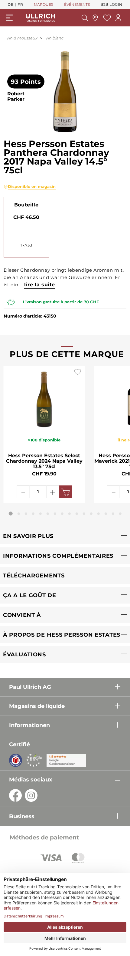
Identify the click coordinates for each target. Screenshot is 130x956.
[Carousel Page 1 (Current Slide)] (11, 513)
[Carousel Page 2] (19, 513)
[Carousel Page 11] (84, 513)
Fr (20, 4)
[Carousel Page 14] (106, 513)
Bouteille (26, 205)
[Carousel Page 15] (113, 513)
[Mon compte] (118, 17)
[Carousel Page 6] (48, 513)
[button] (65, 536)
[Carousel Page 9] (69, 513)
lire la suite (39, 284)
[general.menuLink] (9, 18)
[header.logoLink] (40, 18)
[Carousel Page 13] (98, 513)
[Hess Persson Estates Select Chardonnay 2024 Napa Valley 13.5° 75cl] (44, 398)
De (10, 4)
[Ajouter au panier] (65, 491)
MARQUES (43, 4)
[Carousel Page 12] (91, 513)
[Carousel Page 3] (26, 513)
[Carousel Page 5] (40, 513)
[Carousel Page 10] (77, 513)
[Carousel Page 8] (62, 513)
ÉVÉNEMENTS (77, 4)
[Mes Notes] (106, 18)
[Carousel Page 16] (120, 513)
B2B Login (111, 4)
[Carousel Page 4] (33, 513)
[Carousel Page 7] (55, 513)
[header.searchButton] (85, 18)
